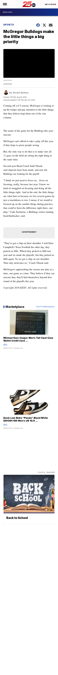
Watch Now (50, 4)
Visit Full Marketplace (45, 307)
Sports (8, 24)
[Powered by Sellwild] (50, 472)
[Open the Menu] (4, 4)
